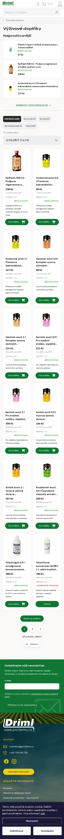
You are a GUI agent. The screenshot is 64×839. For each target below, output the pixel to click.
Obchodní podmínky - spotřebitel (20, 797)
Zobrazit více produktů (32, 105)
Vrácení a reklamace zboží (16, 793)
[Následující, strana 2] (32, 629)
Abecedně (30, 126)
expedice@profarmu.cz (21, 746)
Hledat (57, 12)
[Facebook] (6, 760)
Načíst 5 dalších (32, 618)
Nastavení (32, 821)
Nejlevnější (30, 119)
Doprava (7, 788)
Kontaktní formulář (19, 772)
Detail (47, 604)
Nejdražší (45, 119)
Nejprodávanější (13, 126)
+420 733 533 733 (18, 752)
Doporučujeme (12, 119)
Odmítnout (16, 831)
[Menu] (60, 4)
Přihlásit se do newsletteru (22, 705)
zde (43, 813)
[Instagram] (13, 760)
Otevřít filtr (17, 140)
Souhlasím (47, 831)
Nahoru (34, 644)
